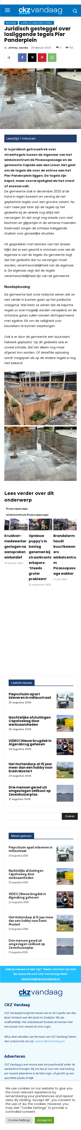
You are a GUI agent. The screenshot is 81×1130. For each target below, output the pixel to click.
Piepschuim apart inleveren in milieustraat (30, 696)
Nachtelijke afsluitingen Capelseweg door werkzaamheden (30, 721)
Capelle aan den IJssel (36, 22)
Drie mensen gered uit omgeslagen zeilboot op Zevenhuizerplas (30, 791)
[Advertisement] (40, 632)
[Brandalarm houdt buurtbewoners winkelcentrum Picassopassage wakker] (65, 524)
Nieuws (11, 22)
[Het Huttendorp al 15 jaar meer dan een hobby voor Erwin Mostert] (65, 770)
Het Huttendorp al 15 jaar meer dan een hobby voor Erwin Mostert (31, 767)
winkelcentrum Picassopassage (27, 514)
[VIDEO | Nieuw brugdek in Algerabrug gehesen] (65, 746)
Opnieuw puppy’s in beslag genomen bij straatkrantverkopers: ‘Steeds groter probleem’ (40, 557)
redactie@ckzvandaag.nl (50, 1041)
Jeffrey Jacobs (18, 47)
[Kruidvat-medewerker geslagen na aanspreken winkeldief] (16, 524)
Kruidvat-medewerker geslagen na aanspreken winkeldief (15, 547)
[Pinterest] (42, 57)
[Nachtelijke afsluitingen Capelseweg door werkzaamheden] (65, 723)
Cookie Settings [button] (19, 1120)
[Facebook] (22, 57)
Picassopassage (17, 508)
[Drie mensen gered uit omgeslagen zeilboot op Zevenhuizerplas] (65, 793)
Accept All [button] (44, 1120)
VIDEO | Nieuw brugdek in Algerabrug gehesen (30, 742)
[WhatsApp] (52, 57)
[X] (32, 57)
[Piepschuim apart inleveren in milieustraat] (65, 700)
